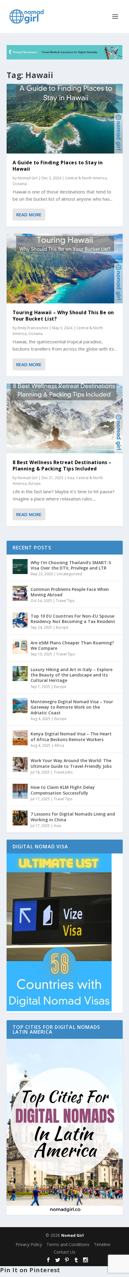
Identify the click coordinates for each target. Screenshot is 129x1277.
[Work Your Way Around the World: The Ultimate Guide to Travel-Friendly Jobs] (20, 764)
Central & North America (86, 178)
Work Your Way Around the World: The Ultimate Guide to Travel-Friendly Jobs (71, 763)
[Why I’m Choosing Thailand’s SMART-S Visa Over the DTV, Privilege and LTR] (20, 566)
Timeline (102, 1244)
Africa (59, 745)
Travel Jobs (63, 772)
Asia (70, 477)
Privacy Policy (29, 1244)
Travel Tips (65, 600)
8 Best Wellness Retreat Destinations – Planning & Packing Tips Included (62, 465)
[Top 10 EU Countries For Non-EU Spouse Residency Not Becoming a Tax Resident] (20, 620)
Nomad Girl (28, 178)
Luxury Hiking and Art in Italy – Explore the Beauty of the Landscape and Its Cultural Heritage (71, 675)
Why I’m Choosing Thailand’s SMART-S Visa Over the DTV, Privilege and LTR (71, 565)
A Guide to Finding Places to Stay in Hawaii (58, 165)
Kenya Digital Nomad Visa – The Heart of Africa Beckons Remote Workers (71, 736)
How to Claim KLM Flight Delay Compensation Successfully (63, 789)
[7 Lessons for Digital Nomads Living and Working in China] (20, 817)
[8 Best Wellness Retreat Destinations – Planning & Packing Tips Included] (65, 418)
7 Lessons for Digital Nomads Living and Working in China (73, 816)
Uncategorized (69, 573)
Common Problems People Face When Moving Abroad (70, 591)
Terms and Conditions (67, 1244)
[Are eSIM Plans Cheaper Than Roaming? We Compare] (20, 646)
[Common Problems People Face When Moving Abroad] (20, 593)
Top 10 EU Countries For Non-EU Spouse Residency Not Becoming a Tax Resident (73, 618)
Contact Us (64, 1252)
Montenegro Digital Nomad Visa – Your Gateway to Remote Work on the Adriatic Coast (72, 707)
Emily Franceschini (33, 327)
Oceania (20, 183)
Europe (34, 483)
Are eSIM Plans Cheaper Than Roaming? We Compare (72, 645)
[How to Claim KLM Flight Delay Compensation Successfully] (20, 791)
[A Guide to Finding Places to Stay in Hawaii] (65, 119)
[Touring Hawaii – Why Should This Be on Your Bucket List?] (65, 268)
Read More (28, 214)
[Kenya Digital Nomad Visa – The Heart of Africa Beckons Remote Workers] (20, 737)
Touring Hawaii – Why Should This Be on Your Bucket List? (63, 315)
